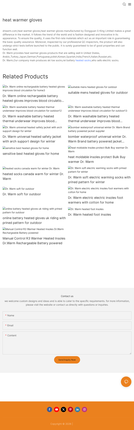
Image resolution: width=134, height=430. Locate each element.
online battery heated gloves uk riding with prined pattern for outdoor (34, 220)
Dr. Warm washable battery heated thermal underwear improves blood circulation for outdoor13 (94, 118)
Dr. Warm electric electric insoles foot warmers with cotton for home (95, 200)
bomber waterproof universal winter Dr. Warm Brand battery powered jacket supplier (97, 139)
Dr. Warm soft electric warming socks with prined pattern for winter (99, 179)
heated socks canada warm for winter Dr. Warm (33, 176)
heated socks (83, 60)
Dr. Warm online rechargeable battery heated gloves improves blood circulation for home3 (33, 98)
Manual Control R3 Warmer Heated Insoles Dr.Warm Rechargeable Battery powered (34, 240)
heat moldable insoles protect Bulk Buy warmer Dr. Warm (96, 159)
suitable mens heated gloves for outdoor (98, 92)
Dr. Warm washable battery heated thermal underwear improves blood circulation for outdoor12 (28, 118)
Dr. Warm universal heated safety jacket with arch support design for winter (32, 139)
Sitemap (79, 423)
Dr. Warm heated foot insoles (89, 214)
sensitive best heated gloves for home (31, 153)
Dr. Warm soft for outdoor (22, 194)
